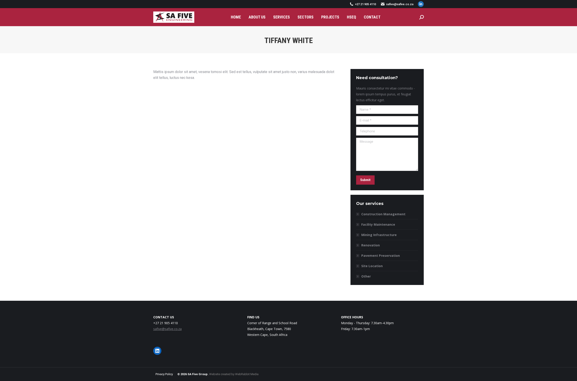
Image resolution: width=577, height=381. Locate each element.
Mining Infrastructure (379, 235)
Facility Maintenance (378, 224)
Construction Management (383, 214)
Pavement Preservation (380, 255)
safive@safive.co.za (399, 4)
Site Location (372, 266)
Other (366, 276)
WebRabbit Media (247, 374)
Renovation (370, 245)
